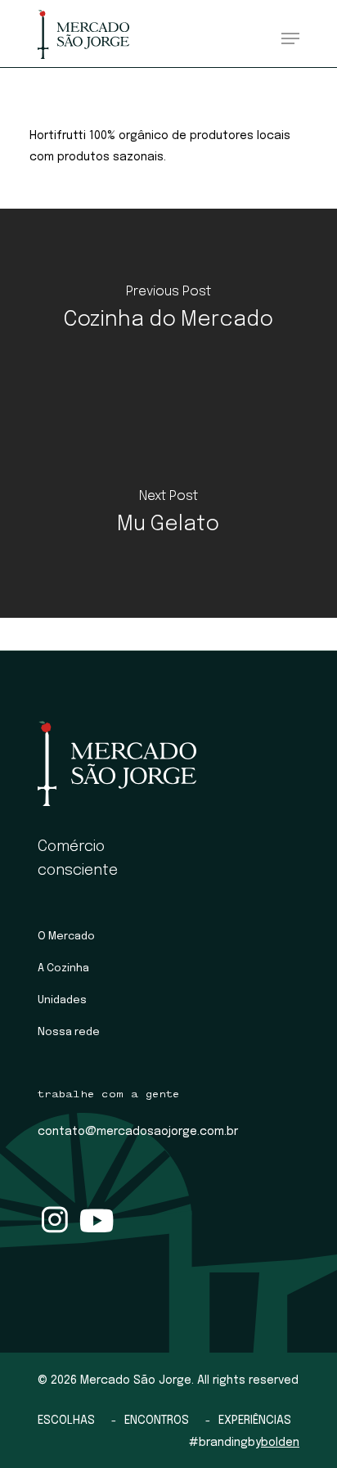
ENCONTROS (156, 1420)
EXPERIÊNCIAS (254, 1420)
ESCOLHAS (66, 1420)
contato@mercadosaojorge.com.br (138, 1131)
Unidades (62, 1000)
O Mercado (66, 936)
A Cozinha (63, 968)
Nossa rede (69, 1032)
